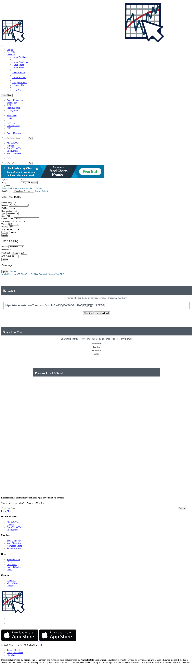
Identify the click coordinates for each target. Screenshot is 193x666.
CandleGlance (13, 125)
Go (30, 138)
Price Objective (7, 221)
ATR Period (6, 256)
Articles (10, 146)
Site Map (11, 655)
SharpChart (6, 95)
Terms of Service (14, 650)
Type (3, 213)
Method (4, 247)
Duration (4, 205)
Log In (10, 49)
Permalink (15, 188)
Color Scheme (7, 219)
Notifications (18, 72)
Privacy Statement (15, 652)
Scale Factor (6, 229)
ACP (18, 274)
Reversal (5, 250)
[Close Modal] (4, 289)
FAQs (9, 562)
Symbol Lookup (14, 133)
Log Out (16, 90)
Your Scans (18, 65)
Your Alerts (18, 67)
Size (3, 216)
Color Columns (10, 232)
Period (4, 203)
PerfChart (11, 123)
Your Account (19, 77)
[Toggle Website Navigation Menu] (2, 45)
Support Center (19, 82)
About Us (11, 580)
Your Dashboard (20, 57)
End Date (5, 208)
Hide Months (6, 211)
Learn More (7, 511)
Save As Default (41, 191)
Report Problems (36, 188)
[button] (11, 54)
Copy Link (88, 313)
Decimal (4, 227)
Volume (4, 224)
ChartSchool (12, 151)
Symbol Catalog (14, 567)
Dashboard (14, 153)
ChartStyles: (6, 191)
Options (10, 118)
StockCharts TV (14, 148)
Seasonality (12, 115)
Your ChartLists (20, 62)
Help (9, 158)
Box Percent (14, 253)
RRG (9, 128)
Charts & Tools (13, 143)
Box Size (5, 253)
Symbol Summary (8, 274)
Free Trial (11, 52)
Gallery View (54, 274)
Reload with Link (102, 313)
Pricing (10, 569)
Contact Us (18, 85)
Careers (10, 585)
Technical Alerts (14, 548)
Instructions (24, 188)
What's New (12, 583)
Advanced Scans (14, 546)
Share (8, 188)
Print (4, 188)
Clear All (12, 271)
